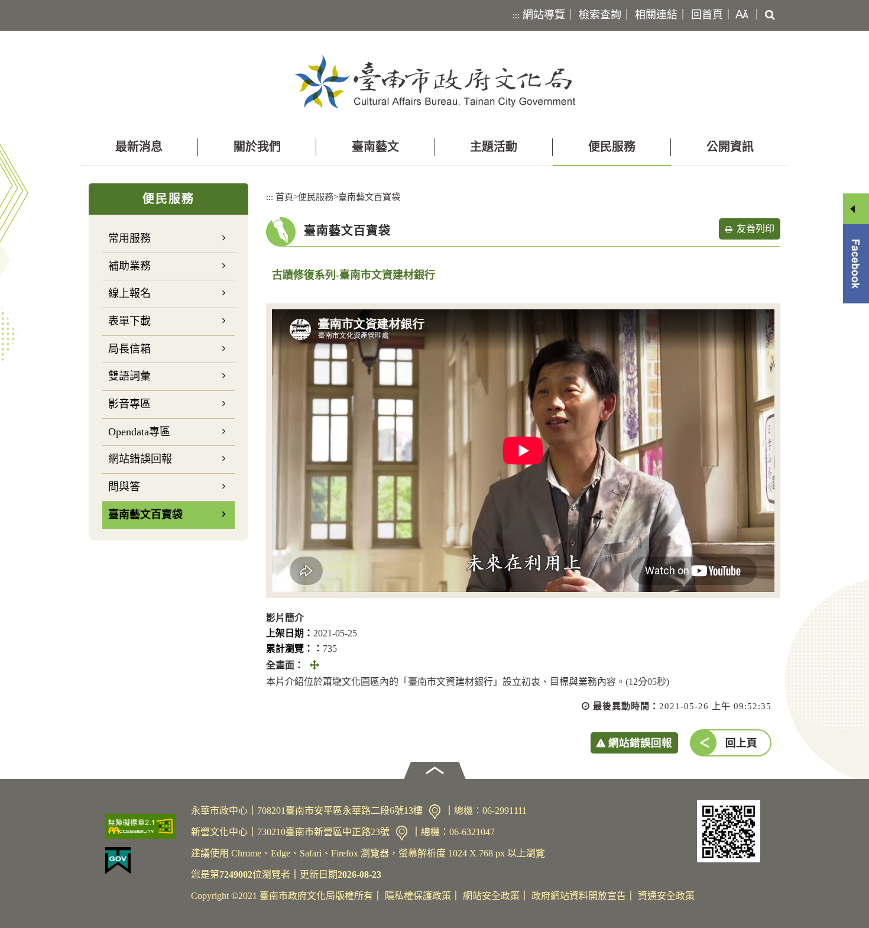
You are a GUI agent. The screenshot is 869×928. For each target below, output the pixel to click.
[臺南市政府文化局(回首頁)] (435, 81)
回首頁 (707, 15)
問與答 (124, 487)
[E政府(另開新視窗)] (143, 860)
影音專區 (129, 404)
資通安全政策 (666, 896)
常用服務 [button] (129, 238)
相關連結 (656, 15)
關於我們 (257, 146)
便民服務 (611, 146)
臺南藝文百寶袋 (145, 514)
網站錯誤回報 (140, 459)
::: (516, 15)
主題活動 (493, 146)
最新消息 (139, 146)
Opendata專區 (139, 432)
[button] (739, 15)
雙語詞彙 (129, 376)
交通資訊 (434, 811)
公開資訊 (730, 146)
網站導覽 (544, 15)
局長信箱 (129, 349)
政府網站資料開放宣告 (578, 896)
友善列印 (755, 229)
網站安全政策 (491, 896)
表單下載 (129, 321)
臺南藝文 (375, 146)
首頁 (284, 197)
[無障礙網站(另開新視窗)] (143, 826)
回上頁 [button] (741, 743)
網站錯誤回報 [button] (640, 743)
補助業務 (129, 266)
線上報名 (129, 293)
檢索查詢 (600, 15)
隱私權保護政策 (418, 896)
